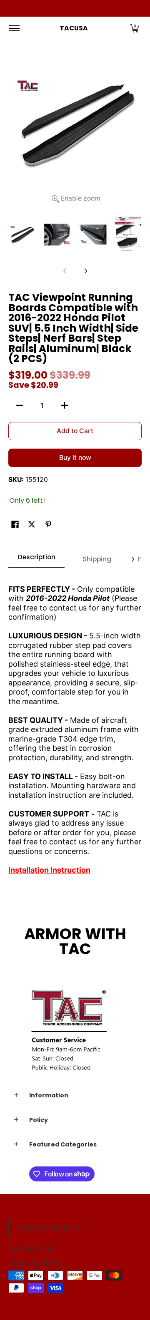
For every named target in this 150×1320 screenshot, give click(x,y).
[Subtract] (19, 405)
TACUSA (74, 28)
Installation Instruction (49, 870)
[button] (135, 28)
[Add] (64, 405)
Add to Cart (75, 431)
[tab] (36, 560)
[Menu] (14, 28)
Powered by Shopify (35, 1263)
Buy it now (75, 458)
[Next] (85, 271)
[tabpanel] (75, 726)
